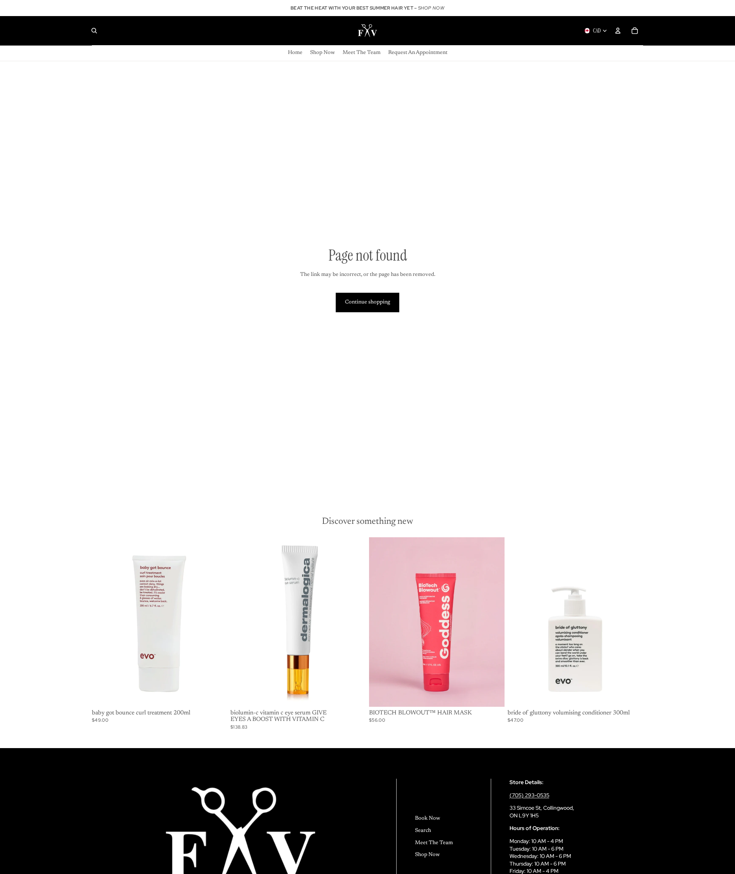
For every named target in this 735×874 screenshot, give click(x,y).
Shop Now (427, 855)
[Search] (94, 30)
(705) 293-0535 (529, 795)
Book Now (427, 818)
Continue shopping (367, 302)
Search (423, 830)
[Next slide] (354, 621)
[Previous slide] (241, 621)
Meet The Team (434, 843)
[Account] (617, 30)
